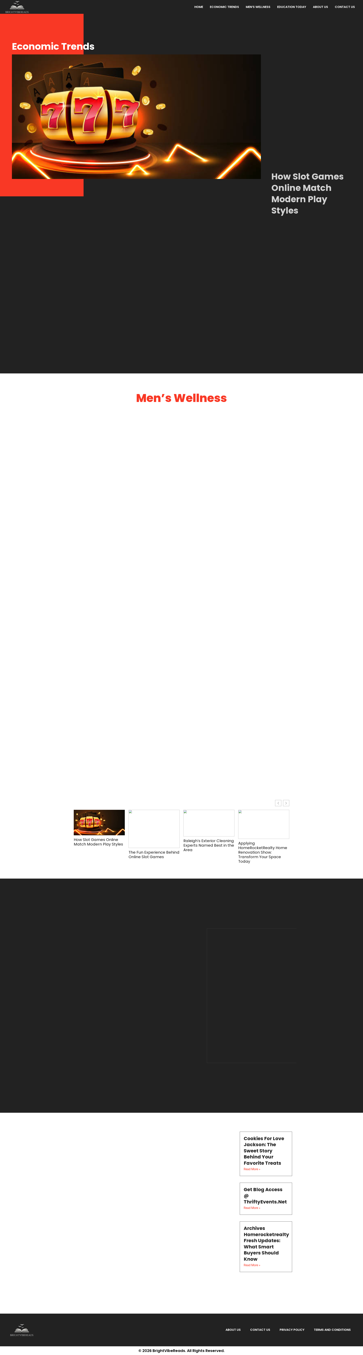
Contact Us (345, 7)
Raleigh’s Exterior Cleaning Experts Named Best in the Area (208, 845)
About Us (320, 7)
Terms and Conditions (332, 1330)
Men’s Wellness (258, 7)
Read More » (252, 1169)
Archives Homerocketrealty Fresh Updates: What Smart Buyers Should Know (266, 1243)
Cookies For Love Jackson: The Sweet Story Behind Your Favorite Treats (264, 1150)
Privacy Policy (292, 1330)
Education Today (291, 7)
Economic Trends (224, 7)
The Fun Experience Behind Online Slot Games (154, 854)
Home (198, 7)
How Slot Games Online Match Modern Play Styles (307, 193)
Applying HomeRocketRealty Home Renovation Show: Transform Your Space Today (262, 852)
